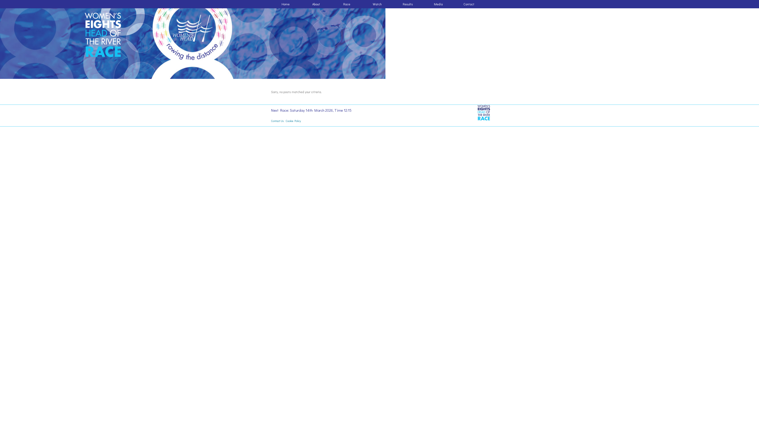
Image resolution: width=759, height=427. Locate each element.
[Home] (103, 35)
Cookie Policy (293, 121)
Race (346, 4)
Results (408, 4)
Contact (469, 4)
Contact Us (277, 121)
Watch (377, 4)
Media (438, 4)
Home (286, 4)
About (316, 4)
